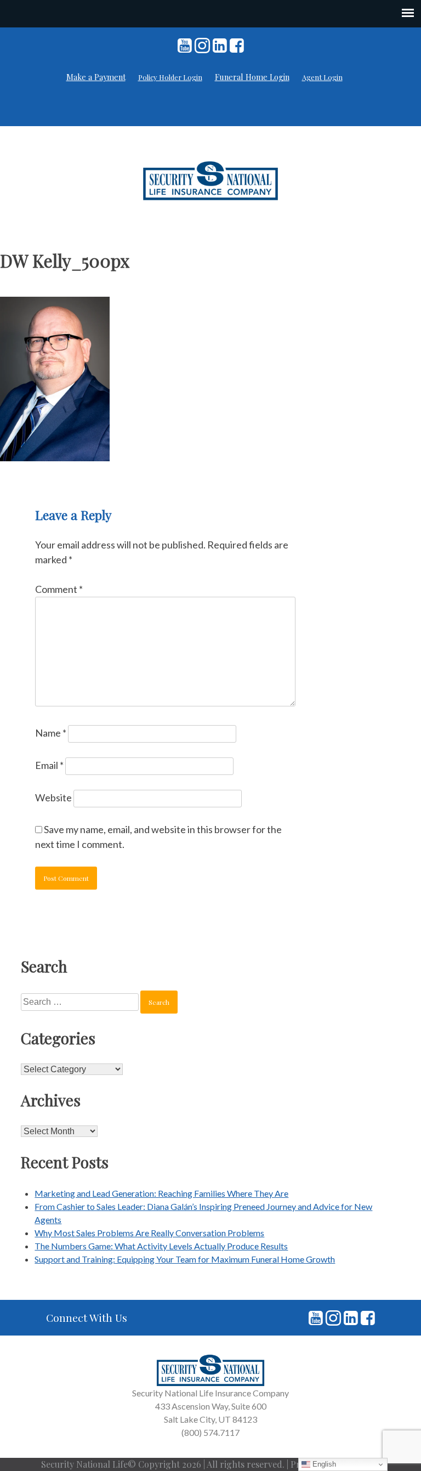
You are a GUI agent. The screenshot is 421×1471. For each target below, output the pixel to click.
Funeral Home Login (252, 76)
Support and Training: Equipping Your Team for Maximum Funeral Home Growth (185, 1259)
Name (50, 733)
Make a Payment (96, 76)
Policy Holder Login (170, 77)
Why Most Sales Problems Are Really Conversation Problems (149, 1232)
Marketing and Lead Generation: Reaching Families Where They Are (161, 1193)
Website (53, 797)
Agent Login (322, 77)
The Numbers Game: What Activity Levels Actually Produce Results (161, 1246)
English (323, 1464)
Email (49, 765)
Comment (59, 589)
